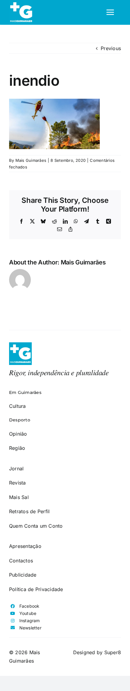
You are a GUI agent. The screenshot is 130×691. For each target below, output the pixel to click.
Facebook (29, 606)
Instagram (29, 620)
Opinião (18, 434)
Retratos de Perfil (29, 511)
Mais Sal (19, 497)
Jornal (16, 468)
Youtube (28, 613)
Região (17, 448)
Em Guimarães (25, 392)
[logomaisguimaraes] (20, 345)
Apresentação (25, 546)
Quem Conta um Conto (36, 526)
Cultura (17, 406)
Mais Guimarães (30, 160)
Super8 (112, 652)
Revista (17, 483)
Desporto (19, 420)
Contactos (21, 561)
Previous (111, 48)
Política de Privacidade (36, 589)
